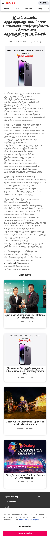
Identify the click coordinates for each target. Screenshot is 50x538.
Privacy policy (34, 520)
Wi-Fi (17, 9)
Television (28, 9)
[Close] (47, 511)
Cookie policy (24, 520)
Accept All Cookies (25, 533)
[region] (25, 523)
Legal (7, 507)
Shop (40, 9)
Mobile (6, 9)
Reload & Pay (43, 3)
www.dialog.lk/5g (23, 169)
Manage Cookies (25, 526)
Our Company (10, 502)
